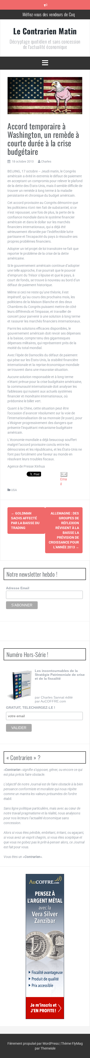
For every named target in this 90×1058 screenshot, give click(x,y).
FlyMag (77, 1043)
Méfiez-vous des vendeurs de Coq (49, 14)
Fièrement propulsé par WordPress (33, 1043)
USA (14, 490)
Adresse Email (17, 588)
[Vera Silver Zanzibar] (45, 946)
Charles (46, 161)
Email (63, 481)
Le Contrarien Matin (45, 31)
